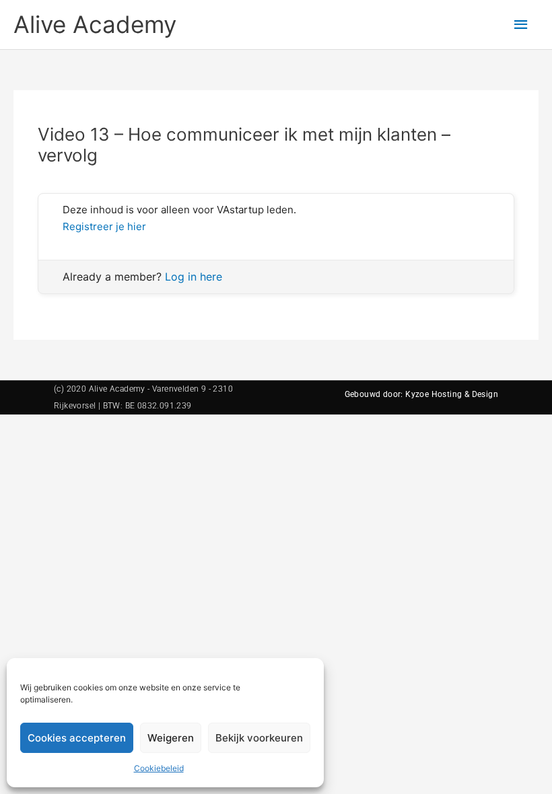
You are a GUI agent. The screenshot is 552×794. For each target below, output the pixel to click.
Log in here (193, 276)
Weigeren (170, 737)
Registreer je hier (104, 226)
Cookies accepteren (77, 737)
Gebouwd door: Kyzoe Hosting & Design (421, 394)
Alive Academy (94, 24)
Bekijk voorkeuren (259, 737)
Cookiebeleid (159, 768)
